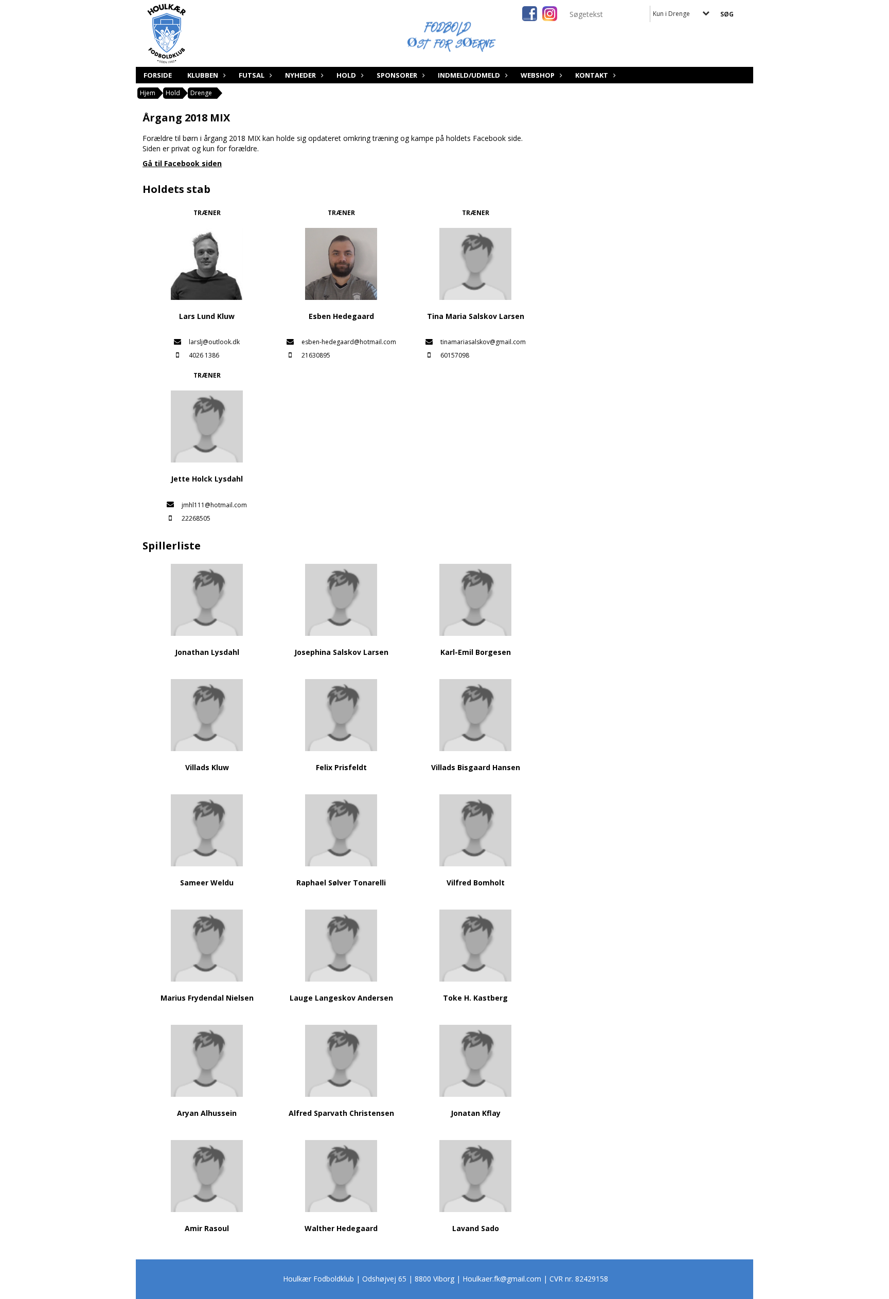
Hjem (147, 92)
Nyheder (300, 75)
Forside (158, 75)
